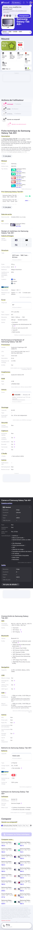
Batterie (4, 751)
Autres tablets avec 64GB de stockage (22, 420)
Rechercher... (17, 2)
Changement (24, 16)
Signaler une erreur (5, 920)
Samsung (13, 163)
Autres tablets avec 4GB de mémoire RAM (21, 387)
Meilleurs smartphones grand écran (22, 335)
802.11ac (23, 625)
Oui (12, 415)
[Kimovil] (5, 3)
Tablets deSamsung (26, 189)
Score (3, 392)
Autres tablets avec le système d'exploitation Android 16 (21, 813)
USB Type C (4, 689)
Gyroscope (4, 447)
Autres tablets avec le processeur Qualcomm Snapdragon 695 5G (21, 368)
